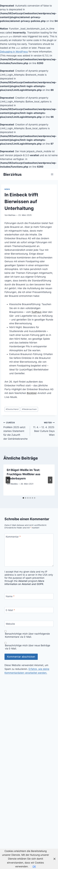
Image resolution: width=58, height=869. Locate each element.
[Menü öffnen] (52, 174)
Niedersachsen (29, 409)
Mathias (11, 215)
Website (10, 623)
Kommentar (13, 536)
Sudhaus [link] (37, 312)
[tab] (23, 498)
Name (10, 596)
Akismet (22, 581)
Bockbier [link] (32, 393)
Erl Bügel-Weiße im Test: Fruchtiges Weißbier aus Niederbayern (23, 474)
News (7, 189)
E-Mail (10, 610)
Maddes (14, 484)
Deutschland (12, 409)
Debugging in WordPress (14, 51)
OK (34, 866)
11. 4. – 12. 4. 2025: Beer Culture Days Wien (44, 428)
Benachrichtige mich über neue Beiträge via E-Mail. (27, 647)
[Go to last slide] (8, 480)
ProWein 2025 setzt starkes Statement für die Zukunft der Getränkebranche (15, 430)
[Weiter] (50, 480)
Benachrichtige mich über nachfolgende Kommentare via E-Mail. (27, 635)
